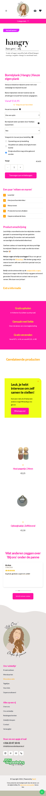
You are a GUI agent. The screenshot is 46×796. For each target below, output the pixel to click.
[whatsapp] (11, 753)
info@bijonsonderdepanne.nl (13, 746)
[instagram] (5, 753)
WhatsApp (19, 259)
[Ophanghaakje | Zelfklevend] (23, 501)
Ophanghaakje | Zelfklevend (23, 525)
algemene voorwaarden (27, 785)
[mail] (16, 753)
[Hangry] (23, 49)
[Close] (38, 381)
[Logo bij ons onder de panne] (23, 2)
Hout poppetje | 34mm (23, 468)
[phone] (21, 753)
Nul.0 (34, 779)
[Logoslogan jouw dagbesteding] (14, 759)
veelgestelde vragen (34, 270)
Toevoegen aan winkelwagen (20, 175)
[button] (23, 104)
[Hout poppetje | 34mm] (23, 444)
